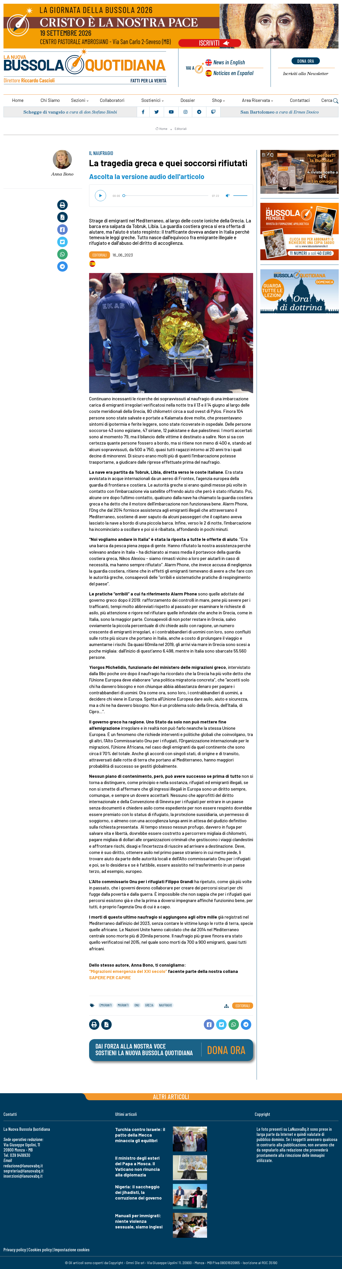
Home (17, 100)
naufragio (165, 1005)
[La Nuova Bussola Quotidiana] (85, 67)
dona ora (305, 61)
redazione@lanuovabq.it (23, 1165)
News (229, 62)
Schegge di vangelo (44, 111)
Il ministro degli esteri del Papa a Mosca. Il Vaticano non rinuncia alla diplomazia (137, 1166)
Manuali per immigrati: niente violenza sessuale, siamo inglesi (139, 1221)
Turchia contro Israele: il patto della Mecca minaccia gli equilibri (140, 1135)
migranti (123, 1005)
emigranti (106, 1005)
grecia (149, 1005)
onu (136, 1005)
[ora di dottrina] (299, 291)
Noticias (233, 72)
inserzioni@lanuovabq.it (23, 1176)
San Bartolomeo (257, 111)
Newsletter (305, 73)
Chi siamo (50, 100)
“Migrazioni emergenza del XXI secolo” (128, 971)
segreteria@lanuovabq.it (23, 1170)
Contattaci (300, 100)
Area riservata (256, 100)
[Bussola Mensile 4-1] (299, 172)
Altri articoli (171, 1096)
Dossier (188, 100)
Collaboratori (112, 100)
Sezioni (78, 100)
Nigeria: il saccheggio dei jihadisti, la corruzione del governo (138, 1192)
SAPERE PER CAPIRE (110, 977)
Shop (217, 100)
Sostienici (151, 100)
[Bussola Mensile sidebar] (299, 231)
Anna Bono (62, 174)
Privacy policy (14, 1249)
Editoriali (181, 129)
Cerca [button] (327, 100)
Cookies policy (40, 1249)
